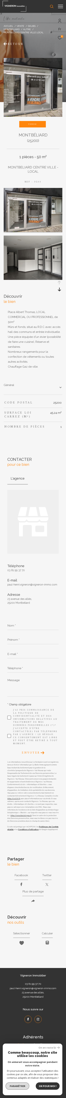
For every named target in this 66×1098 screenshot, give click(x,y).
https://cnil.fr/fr (13, 799)
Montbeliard (12, 29)
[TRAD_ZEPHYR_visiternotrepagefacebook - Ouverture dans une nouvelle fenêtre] (28, 1019)
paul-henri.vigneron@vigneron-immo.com (32, 584)
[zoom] (33, 231)
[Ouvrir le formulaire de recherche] (52, 6)
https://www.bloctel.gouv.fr (21, 815)
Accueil (8, 26)
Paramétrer (17, 1086)
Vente (20, 26)
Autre (27, 29)
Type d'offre (14, 51)
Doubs (32, 26)
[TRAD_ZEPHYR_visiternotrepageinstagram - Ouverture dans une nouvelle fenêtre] (38, 1019)
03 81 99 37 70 (16, 570)
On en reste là (47, 1047)
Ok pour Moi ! (47, 1086)
